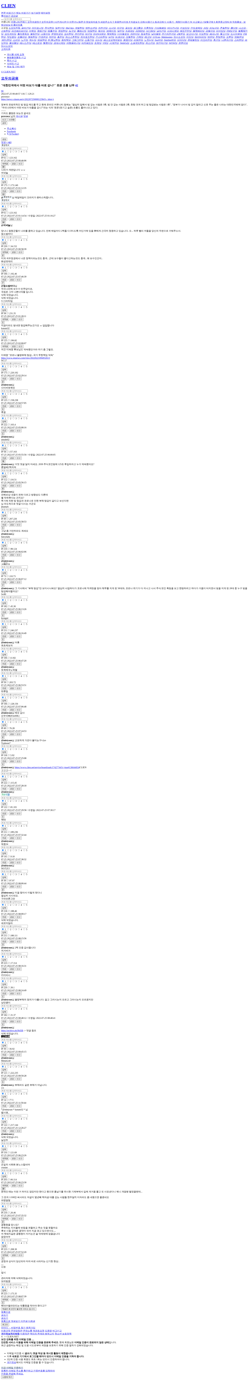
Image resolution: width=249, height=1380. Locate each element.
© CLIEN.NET (8, 72)
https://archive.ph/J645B (12, 1030)
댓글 (25, 116)
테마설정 (45, 13)
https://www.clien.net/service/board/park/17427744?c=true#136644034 (47, 767)
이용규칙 (5, 1330)
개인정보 (11, 1362)
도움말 (48, 1330)
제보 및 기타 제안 (16, 66)
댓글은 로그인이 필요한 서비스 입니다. (18, 1309)
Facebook (11, 131)
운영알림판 (16, 1330)
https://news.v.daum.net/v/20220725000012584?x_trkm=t (27, 99)
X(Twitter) (14, 134)
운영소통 (27, 1330)
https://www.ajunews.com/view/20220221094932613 (25, 358)
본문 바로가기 (8, 13)
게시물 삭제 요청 (15, 54)
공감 (14, 164)
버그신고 (57, 1330)
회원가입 (30, 1327)
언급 (4, 191)
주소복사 (11, 128)
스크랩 (12, 119)
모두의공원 (9, 78)
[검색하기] (2, 19)
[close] (33, 1340)
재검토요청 (38, 1330)
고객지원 (5, 49)
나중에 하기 (7, 1377)
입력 (4, 154)
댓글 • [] (6, 142)
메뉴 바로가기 (23, 13)
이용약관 (24, 1333)
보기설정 (35, 13)
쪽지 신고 (12, 60)
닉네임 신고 (13, 63)
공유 (4, 123)
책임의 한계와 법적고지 (42, 1333)
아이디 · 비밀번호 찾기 (13, 1327)
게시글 (19, 116)
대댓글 (5, 164)
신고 (4, 119)
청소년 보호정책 (63, 1333)
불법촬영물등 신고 (16, 57)
